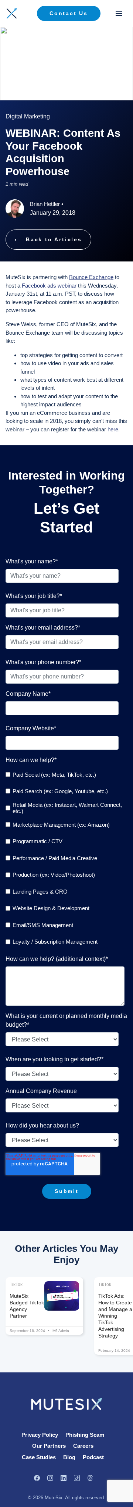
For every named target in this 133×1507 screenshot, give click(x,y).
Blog (69, 1457)
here (113, 429)
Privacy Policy (39, 1435)
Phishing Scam (84, 1435)
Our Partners (49, 1446)
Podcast (93, 1457)
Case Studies (39, 1457)
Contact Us (69, 13)
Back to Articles (54, 239)
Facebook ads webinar (49, 285)
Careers (83, 1446)
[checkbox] (65, 858)
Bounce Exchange (91, 277)
